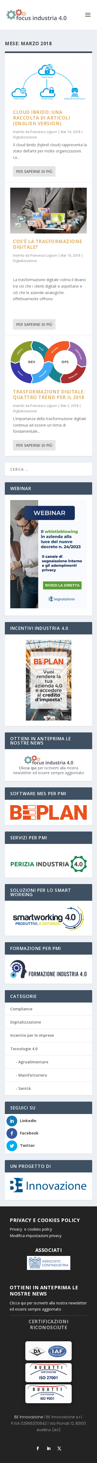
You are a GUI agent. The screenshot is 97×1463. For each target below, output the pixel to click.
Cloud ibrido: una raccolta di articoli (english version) (41, 118)
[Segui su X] (59, 1448)
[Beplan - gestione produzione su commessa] (48, 812)
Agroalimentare (33, 1061)
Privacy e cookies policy (31, 1229)
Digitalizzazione (25, 137)
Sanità (24, 1088)
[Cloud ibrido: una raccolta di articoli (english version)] (48, 81)
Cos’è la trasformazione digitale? (47, 244)
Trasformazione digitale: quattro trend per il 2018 (49, 394)
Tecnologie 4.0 (23, 1048)
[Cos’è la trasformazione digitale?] (48, 210)
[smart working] (48, 918)
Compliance (21, 1008)
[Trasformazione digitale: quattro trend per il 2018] (48, 362)
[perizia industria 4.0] (48, 864)
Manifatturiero (32, 1075)
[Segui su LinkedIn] (48, 1448)
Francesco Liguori (43, 132)
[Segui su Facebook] (37, 1448)
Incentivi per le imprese (32, 1035)
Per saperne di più (34, 171)
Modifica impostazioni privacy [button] (35, 1235)
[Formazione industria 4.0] (48, 969)
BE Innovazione (28, 1417)
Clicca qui (28, 767)
